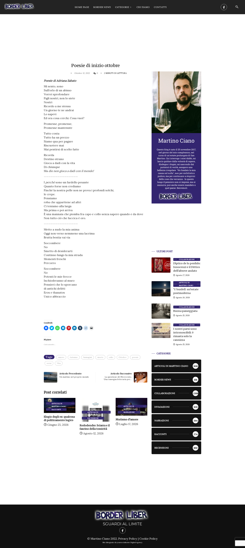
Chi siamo (143, 7)
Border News (102, 7)
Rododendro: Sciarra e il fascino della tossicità (59, 427)
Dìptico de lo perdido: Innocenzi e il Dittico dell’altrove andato (186, 267)
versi (49, 363)
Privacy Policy (127, 538)
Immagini (87, 357)
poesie (135, 357)
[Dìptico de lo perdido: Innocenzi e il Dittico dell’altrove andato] (161, 265)
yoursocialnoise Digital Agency (129, 542)
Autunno (74, 357)
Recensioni (57, 418)
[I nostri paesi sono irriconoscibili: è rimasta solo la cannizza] (161, 330)
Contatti (160, 7)
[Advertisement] (122, 35)
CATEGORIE (122, 7)
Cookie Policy (148, 538)
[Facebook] (224, 7)
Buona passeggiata (185, 311)
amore (61, 357)
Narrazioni (93, 412)
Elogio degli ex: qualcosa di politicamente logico (131, 418)
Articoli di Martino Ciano (59, 412)
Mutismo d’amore (91, 419)
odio (111, 357)
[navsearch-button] (237, 7)
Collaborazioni (187, 259)
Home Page (82, 7)
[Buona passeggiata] (161, 311)
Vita (59, 363)
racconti (128, 410)
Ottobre (122, 357)
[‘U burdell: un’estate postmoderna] (161, 288)
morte (100, 357)
